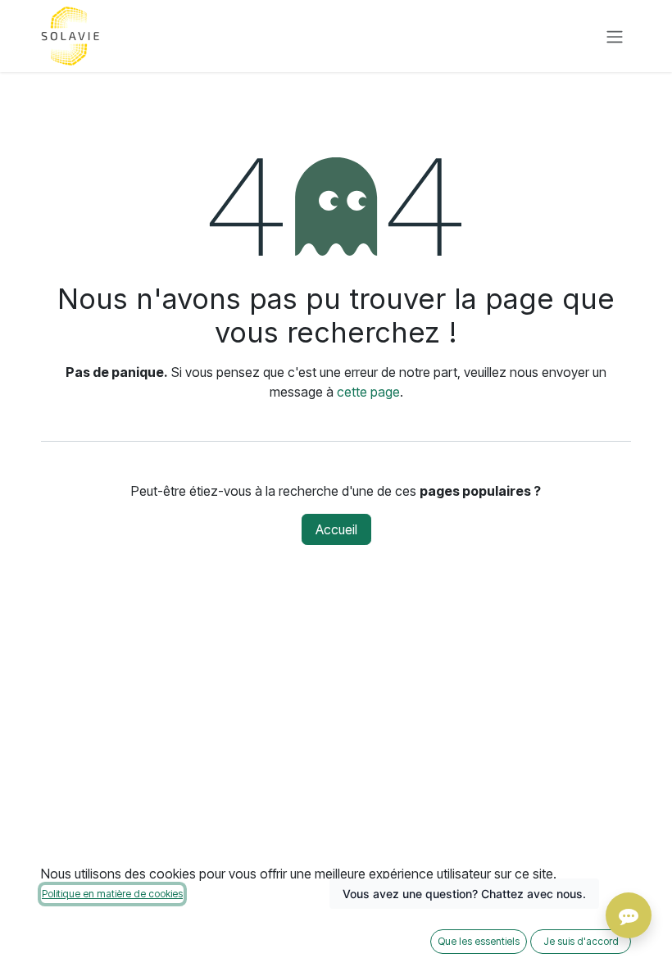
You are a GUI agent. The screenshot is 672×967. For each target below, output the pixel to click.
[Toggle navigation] (614, 36)
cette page (368, 392)
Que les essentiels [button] (479, 941)
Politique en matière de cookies (112, 894)
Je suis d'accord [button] (581, 941)
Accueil (336, 529)
